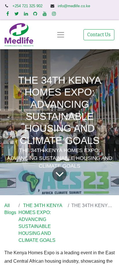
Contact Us (99, 34)
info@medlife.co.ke (74, 6)
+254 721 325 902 (28, 6)
